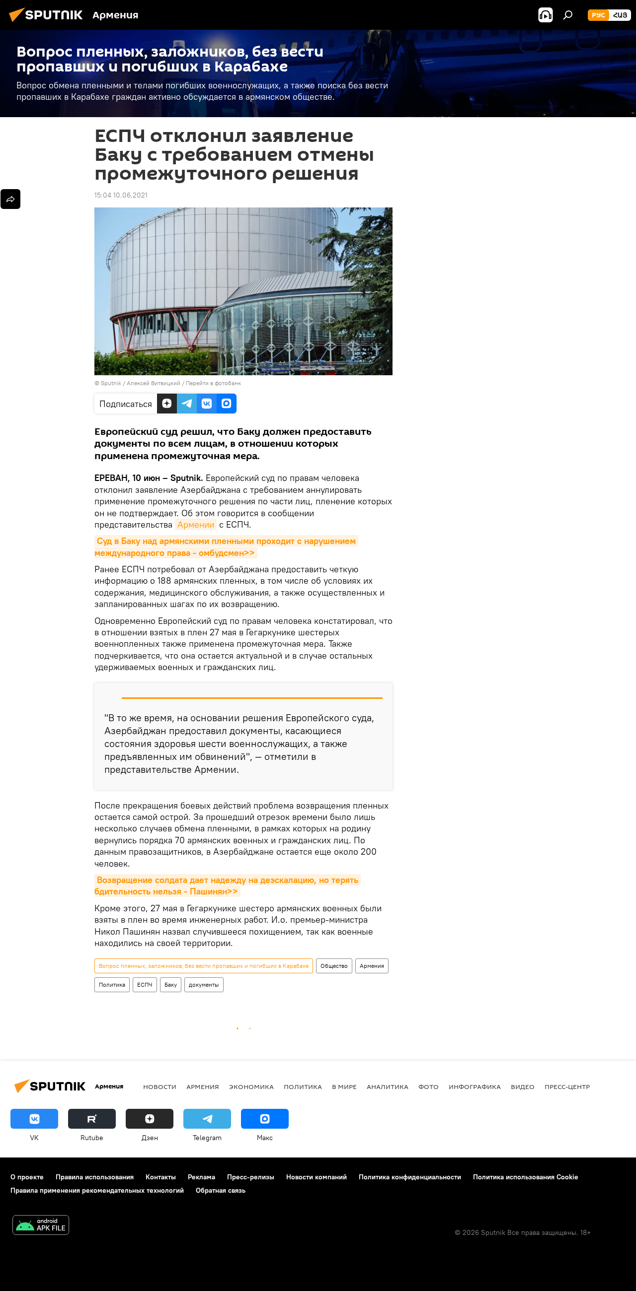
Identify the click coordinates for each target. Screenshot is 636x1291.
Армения (372, 965)
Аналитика (387, 1086)
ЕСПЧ (145, 984)
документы (204, 984)
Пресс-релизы (250, 1176)
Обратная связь (220, 1190)
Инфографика (475, 1086)
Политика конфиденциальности (410, 1176)
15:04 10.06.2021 (121, 195)
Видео (523, 1086)
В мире (344, 1086)
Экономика (251, 1086)
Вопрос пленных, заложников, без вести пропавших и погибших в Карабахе (204, 965)
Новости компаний (316, 1176)
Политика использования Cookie (525, 1176)
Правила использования (95, 1176)
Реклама (201, 1176)
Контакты (161, 1176)
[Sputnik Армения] (48, 23)
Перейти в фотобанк (213, 383)
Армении (195, 524)
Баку (170, 984)
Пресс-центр (567, 1086)
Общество (334, 965)
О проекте (27, 1176)
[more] (10, 199)
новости (159, 1086)
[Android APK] (41, 1226)
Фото (428, 1086)
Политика (112, 984)
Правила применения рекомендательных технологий (97, 1190)
